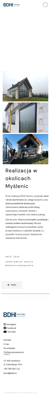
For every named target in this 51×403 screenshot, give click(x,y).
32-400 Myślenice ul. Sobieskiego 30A (13, 362)
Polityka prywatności (14, 352)
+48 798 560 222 (12, 368)
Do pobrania (9, 348)
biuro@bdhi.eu (10, 373)
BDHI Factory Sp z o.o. (24, 393)
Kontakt (7, 340)
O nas (6, 344)
